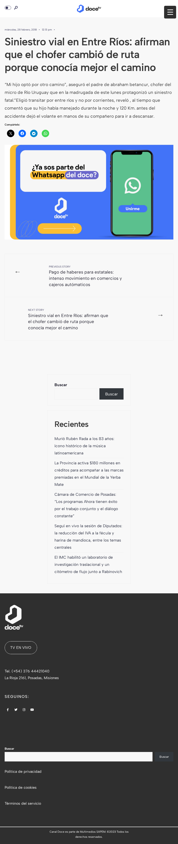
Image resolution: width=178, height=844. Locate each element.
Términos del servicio (23, 803)
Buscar (60, 384)
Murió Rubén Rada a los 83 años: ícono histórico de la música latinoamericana (84, 445)
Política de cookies (21, 787)
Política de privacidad (23, 771)
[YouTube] (32, 710)
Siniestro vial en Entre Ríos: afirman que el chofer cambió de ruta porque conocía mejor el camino (68, 319)
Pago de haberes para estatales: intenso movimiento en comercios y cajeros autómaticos (85, 276)
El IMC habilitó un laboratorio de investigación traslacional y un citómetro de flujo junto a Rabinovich (88, 564)
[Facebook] (8, 710)
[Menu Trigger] (170, 12)
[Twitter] (16, 710)
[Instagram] (24, 710)
